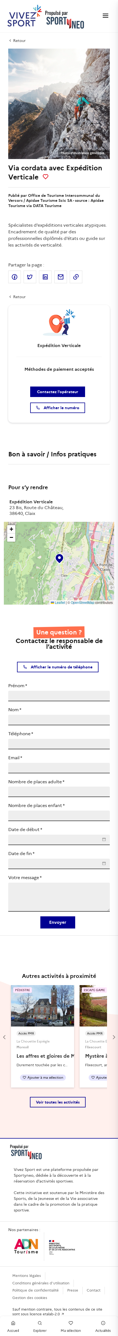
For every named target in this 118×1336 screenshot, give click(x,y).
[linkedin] (45, 277)
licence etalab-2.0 (45, 1314)
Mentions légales (26, 1275)
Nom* (14, 709)
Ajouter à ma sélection (45, 1077)
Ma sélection (71, 1330)
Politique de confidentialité (35, 1290)
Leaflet (59, 602)
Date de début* (25, 829)
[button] (59, 557)
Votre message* (25, 877)
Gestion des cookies (29, 1297)
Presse (72, 1290)
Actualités (103, 1330)
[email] (60, 277)
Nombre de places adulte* (36, 781)
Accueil (13, 1330)
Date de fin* (21, 853)
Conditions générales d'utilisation (40, 1283)
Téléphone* (20, 733)
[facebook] (14, 277)
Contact (93, 1290)
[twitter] (30, 277)
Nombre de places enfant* (36, 805)
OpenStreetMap (82, 602)
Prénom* (17, 685)
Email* (15, 757)
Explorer (39, 1330)
